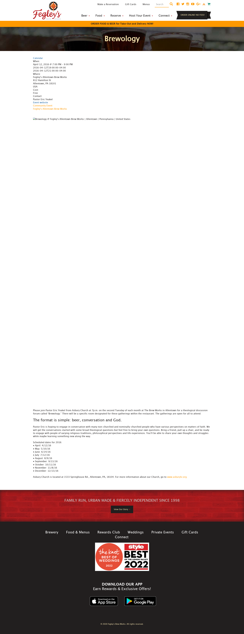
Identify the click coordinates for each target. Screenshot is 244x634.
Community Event (42, 106)
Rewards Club (108, 532)
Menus (146, 4)
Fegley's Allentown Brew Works (50, 109)
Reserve (115, 15)
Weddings (136, 532)
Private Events (162, 532)
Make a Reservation (108, 4)
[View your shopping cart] (208, 4)
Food (98, 15)
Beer (84, 15)
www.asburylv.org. (177, 477)
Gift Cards (130, 4)
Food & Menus (78, 532)
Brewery (51, 532)
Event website (40, 102)
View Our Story (121, 509)
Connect (164, 15)
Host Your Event (139, 15)
